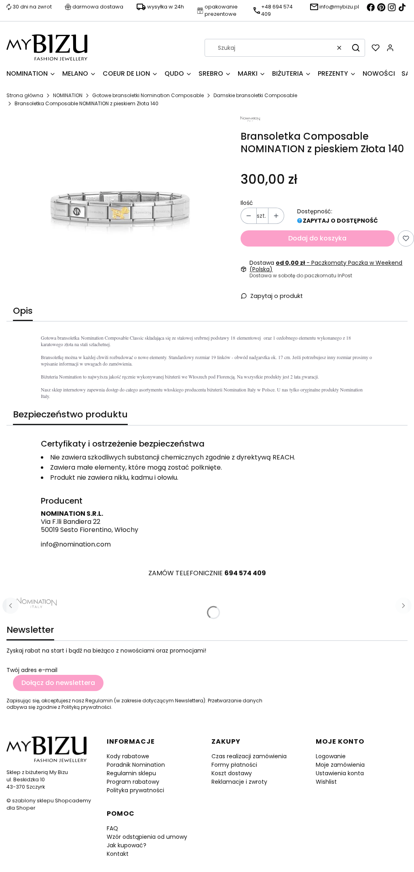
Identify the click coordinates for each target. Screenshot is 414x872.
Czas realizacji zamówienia (249, 756)
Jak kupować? (126, 845)
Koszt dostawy (231, 773)
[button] (356, 48)
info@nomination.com (76, 544)
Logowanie (331, 756)
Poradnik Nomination (136, 765)
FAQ (112, 828)
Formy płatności (234, 765)
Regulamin (99, 700)
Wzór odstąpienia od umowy (147, 837)
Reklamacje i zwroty (239, 782)
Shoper (26, 807)
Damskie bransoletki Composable (255, 95)
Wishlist (326, 782)
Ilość (247, 203)
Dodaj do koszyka (317, 238)
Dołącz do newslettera (58, 682)
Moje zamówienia (340, 765)
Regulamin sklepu (131, 773)
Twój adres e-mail (31, 670)
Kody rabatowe (128, 756)
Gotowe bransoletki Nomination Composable (148, 95)
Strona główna (24, 95)
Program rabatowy (133, 782)
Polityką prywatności (86, 707)
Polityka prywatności (135, 790)
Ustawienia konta (340, 773)
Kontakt (118, 854)
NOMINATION (67, 95)
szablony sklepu (33, 800)
